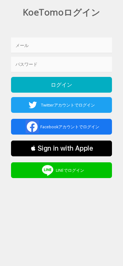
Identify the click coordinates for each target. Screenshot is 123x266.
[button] (61, 148)
